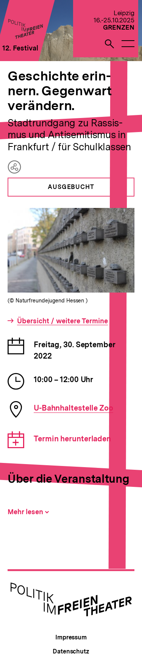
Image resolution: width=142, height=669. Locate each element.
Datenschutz (71, 651)
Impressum (71, 637)
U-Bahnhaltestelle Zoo (73, 407)
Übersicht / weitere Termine (62, 321)
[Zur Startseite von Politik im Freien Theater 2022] (25, 37)
